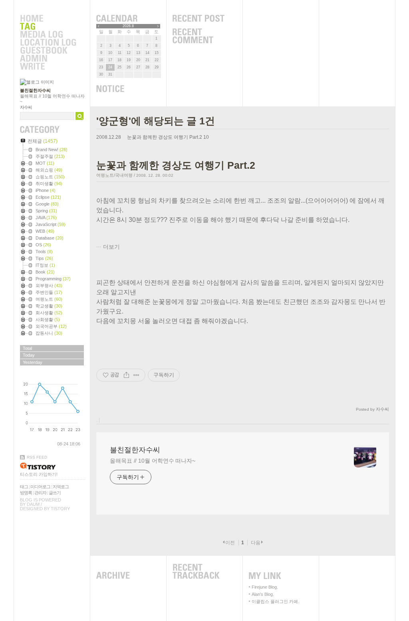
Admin (48, 59)
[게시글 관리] (136, 375)
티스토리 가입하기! (39, 474)
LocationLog (48, 43)
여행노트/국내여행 (114, 175)
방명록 (26, 492)
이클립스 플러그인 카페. (275, 601)
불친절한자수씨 (35, 90)
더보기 (111, 247)
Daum (33, 504)
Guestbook (48, 51)
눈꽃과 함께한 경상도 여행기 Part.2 (164, 137)
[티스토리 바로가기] (52, 466)
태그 (24, 486)
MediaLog (48, 35)
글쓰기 (55, 492)
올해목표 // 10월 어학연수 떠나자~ (152, 460)
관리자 (40, 492)
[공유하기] (126, 375)
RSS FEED (37, 457)
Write (48, 67)
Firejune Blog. (265, 587)
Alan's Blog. (263, 594)
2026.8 (128, 26)
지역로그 (61, 486)
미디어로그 (40, 486)
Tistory (60, 508)
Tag (48, 27)
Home (48, 19)
